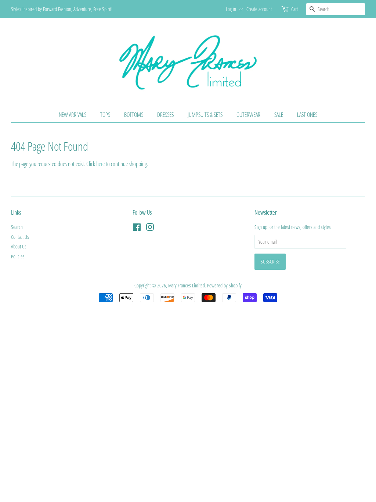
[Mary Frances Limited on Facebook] (137, 228)
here (100, 164)
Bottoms (133, 115)
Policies (18, 256)
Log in (231, 9)
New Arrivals (72, 115)
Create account (259, 9)
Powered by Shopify (224, 285)
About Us (18, 246)
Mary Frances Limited (186, 285)
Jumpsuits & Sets (205, 115)
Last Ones (307, 115)
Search (17, 226)
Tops (105, 115)
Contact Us (20, 236)
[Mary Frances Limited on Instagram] (150, 228)
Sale (278, 115)
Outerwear (248, 115)
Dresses (165, 115)
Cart (294, 9)
